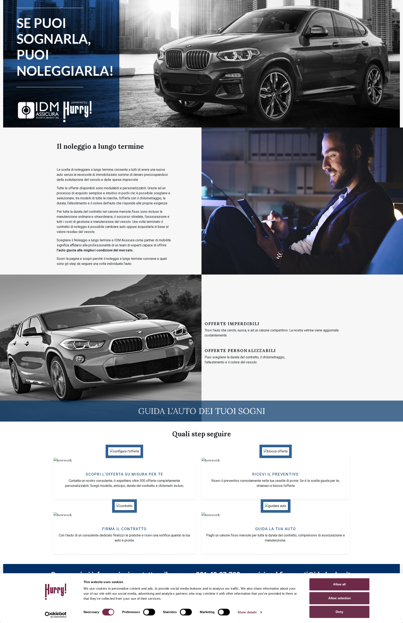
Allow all (339, 584)
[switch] (149, 612)
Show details (247, 612)
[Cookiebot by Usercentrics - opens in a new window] (55, 615)
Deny (339, 612)
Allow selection (339, 598)
